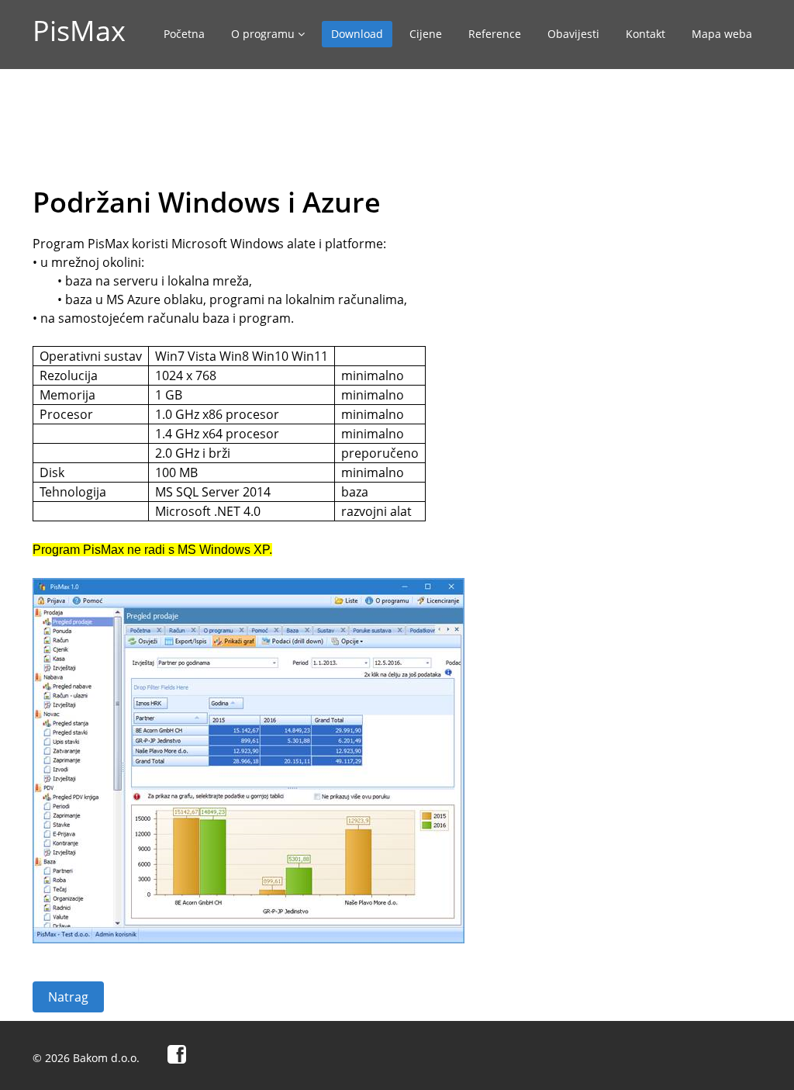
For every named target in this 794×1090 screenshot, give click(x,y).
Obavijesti (573, 33)
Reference (494, 33)
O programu (264, 33)
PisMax (79, 31)
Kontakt (645, 33)
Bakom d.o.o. (106, 1057)
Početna (184, 33)
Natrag (68, 996)
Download (357, 33)
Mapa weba (722, 33)
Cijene (425, 33)
